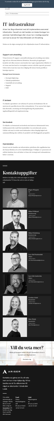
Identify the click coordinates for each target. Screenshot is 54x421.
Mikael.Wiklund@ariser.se (34, 217)
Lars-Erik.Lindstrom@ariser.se (36, 282)
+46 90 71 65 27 (31, 237)
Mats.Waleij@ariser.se (33, 325)
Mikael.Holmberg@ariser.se (35, 238)
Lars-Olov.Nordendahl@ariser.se (36, 260)
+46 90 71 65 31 (31, 301)
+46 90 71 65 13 (31, 323)
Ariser (7, 13)
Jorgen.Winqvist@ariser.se (34, 195)
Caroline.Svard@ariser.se (34, 303)
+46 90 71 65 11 (31, 194)
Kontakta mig (27, 359)
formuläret (6, 408)
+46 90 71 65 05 (31, 215)
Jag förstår (27, 5)
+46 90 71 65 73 (31, 258)
